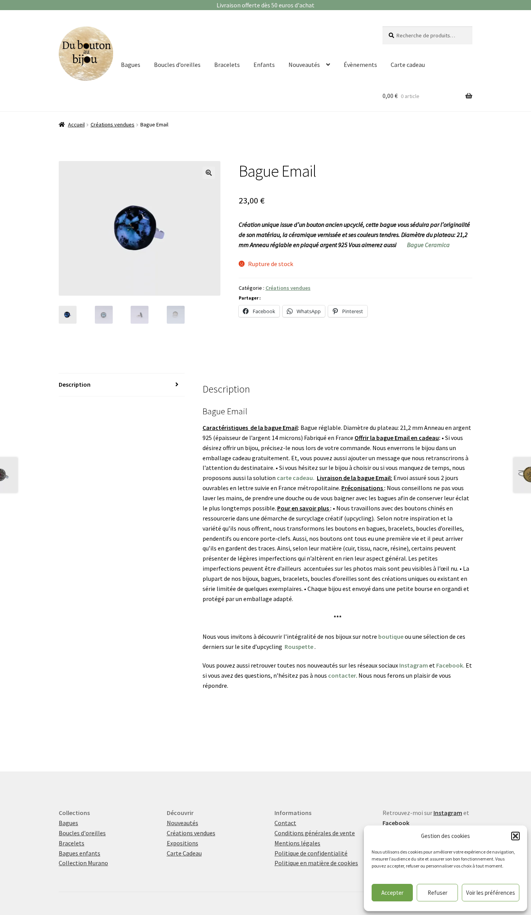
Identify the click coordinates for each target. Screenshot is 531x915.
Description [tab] (75, 384)
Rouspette (299, 646)
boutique (390, 636)
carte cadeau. (295, 478)
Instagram (413, 665)
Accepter (392, 892)
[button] (515, 836)
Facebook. (450, 665)
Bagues (130, 64)
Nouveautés (304, 64)
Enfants (264, 64)
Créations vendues (112, 124)
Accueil (76, 124)
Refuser (437, 892)
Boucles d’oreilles (177, 64)
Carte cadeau (408, 64)
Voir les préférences (490, 892)
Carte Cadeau (184, 853)
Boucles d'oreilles (82, 833)
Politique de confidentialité (311, 853)
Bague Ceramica (428, 245)
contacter (342, 675)
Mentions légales (297, 843)
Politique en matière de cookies (316, 863)
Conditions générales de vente (314, 833)
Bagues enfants (79, 853)
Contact (285, 823)
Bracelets (227, 64)
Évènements (360, 64)
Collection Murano (83, 863)
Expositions (182, 843)
